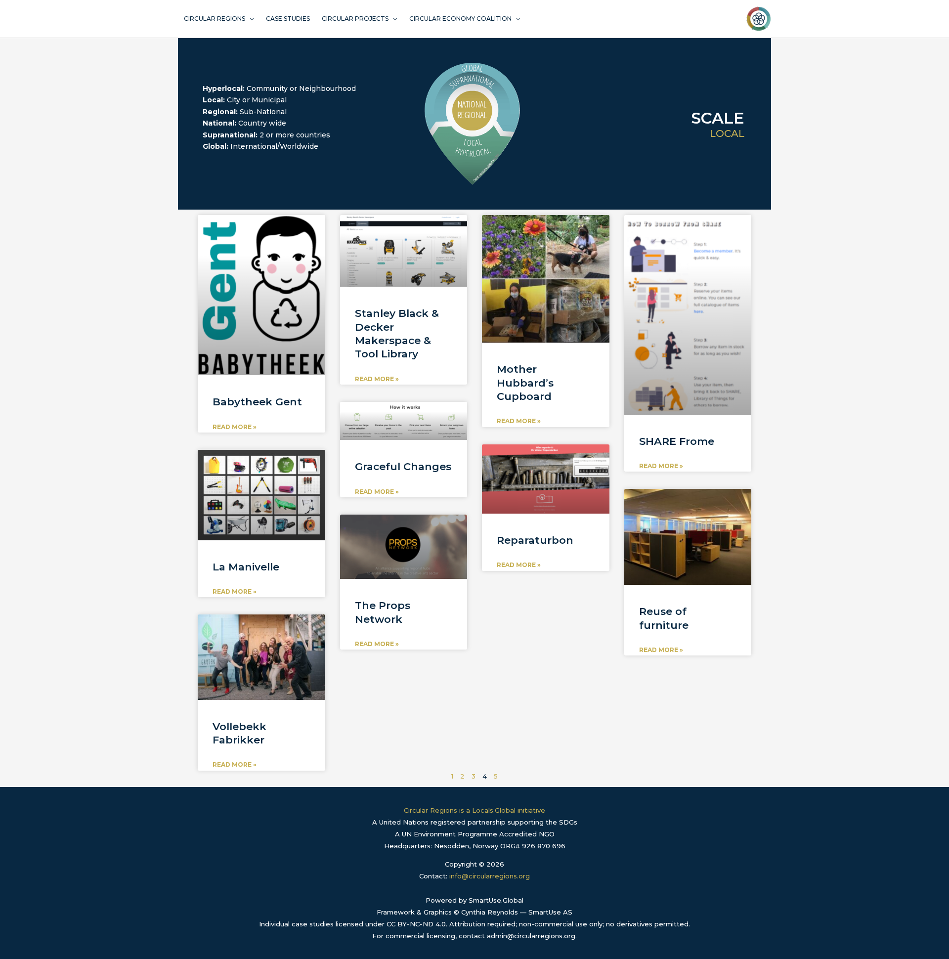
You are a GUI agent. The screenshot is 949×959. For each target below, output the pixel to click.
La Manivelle (246, 567)
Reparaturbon (535, 540)
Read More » (235, 427)
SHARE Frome (676, 441)
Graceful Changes (403, 466)
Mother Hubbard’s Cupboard (525, 382)
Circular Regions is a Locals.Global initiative (474, 810)
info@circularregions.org (489, 876)
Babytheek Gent (257, 401)
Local (727, 133)
